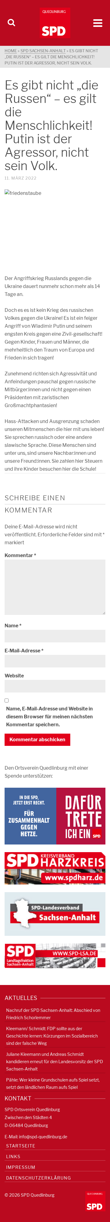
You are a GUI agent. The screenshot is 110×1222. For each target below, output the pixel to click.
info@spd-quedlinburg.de (43, 1136)
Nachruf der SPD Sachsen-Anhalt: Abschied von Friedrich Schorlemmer (53, 1014)
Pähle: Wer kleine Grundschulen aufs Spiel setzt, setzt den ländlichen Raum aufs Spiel (53, 1083)
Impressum (20, 1167)
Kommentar (20, 555)
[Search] (11, 23)
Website (14, 676)
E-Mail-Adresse (24, 651)
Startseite (20, 1145)
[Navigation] (97, 23)
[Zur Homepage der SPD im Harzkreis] (55, 868)
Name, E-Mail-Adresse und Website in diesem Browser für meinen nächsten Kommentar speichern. (49, 717)
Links (13, 1156)
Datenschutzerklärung (38, 1177)
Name (13, 626)
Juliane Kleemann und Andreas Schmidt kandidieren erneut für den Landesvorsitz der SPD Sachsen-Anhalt (54, 1061)
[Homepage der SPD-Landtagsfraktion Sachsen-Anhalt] (55, 955)
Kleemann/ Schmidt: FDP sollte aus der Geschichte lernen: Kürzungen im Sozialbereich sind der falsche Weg (52, 1036)
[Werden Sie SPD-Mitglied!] (55, 816)
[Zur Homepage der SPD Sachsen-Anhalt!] (55, 913)
